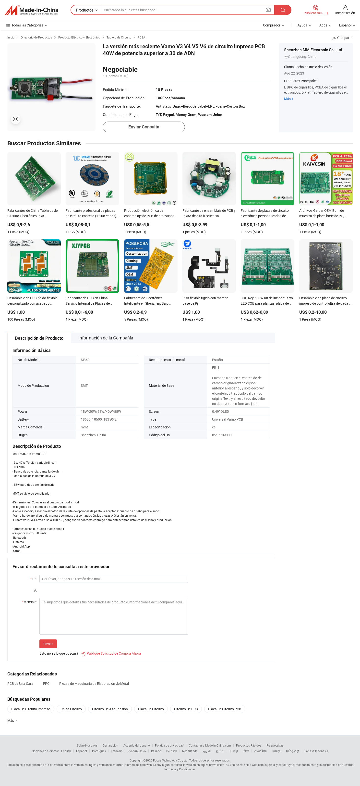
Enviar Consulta (143, 126)
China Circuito (71, 709)
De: (33, 578)
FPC (46, 683)
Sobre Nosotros (87, 745)
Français (116, 751)
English (66, 751)
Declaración (110, 745)
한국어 (220, 751)
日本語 (234, 751)
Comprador (271, 25)
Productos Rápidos (248, 745)
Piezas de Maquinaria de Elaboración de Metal (94, 683)
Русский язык (137, 751)
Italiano (156, 751)
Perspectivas (274, 745)
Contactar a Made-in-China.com (210, 745)
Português (99, 751)
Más (287, 98)
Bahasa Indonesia (316, 751)
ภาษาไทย (260, 751)
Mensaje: (29, 601)
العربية (207, 751)
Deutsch (171, 751)
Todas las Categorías (27, 25)
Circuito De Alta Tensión (110, 709)
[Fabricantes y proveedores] (31, 10)
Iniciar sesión (345, 13)
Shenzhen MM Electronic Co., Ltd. (313, 49)
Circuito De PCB (186, 709)
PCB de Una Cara (20, 683)
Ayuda (302, 25)
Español (81, 751)
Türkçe (276, 751)
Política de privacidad (169, 745)
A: (35, 590)
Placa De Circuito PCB (224, 709)
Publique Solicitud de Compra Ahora (111, 653)
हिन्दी (246, 751)
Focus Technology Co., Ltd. (170, 760)
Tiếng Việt (292, 751)
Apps (323, 25)
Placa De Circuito (151, 709)
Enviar (48, 643)
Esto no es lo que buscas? (58, 653)
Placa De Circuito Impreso (30, 709)
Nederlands (189, 751)
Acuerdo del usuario (136, 745)
